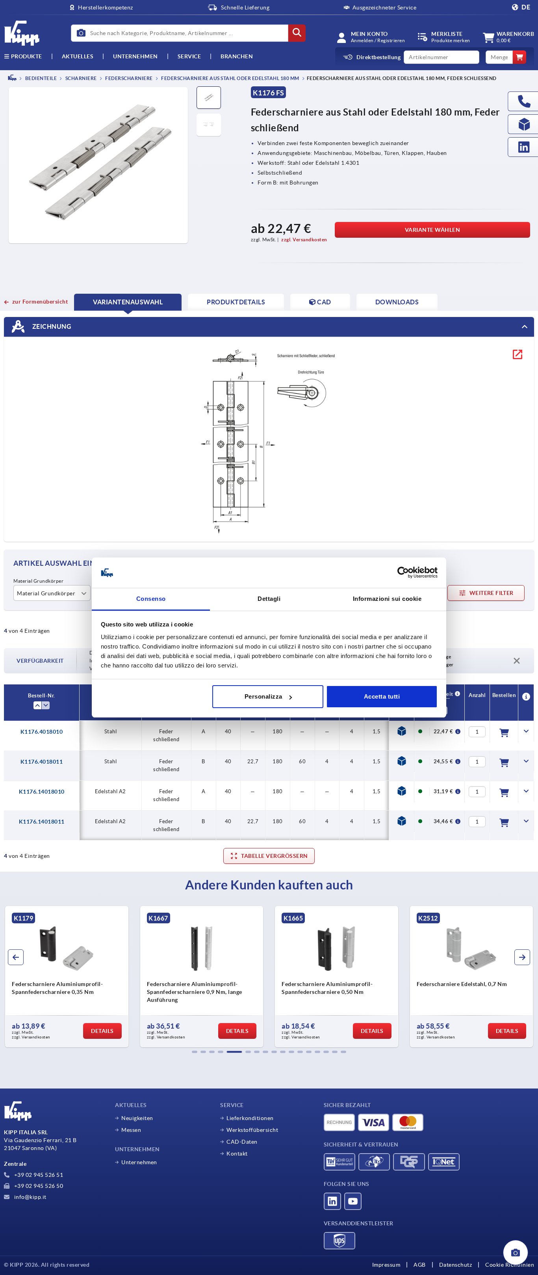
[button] (194, 1052)
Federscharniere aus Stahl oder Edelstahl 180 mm (229, 78)
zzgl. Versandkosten (304, 239)
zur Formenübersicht (40, 301)
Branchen (237, 56)
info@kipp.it (29, 1197)
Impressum (386, 1265)
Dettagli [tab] (269, 598)
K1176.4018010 (41, 732)
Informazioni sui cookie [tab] (387, 598)
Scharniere (80, 78)
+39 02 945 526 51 (38, 1175)
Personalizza (263, 696)
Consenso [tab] (151, 598)
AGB (420, 1265)
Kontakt (237, 1153)
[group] (66, 976)
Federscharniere (128, 78)
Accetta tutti (382, 696)
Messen (131, 1130)
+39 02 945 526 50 (38, 1186)
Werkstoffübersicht (252, 1130)
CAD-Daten (242, 1142)
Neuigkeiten (137, 1118)
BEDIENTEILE (40, 78)
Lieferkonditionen (250, 1118)
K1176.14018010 (42, 791)
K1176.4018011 (41, 762)
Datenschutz (455, 1265)
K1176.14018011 (42, 821)
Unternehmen (135, 56)
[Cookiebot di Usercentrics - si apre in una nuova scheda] (403, 573)
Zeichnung (51, 326)
